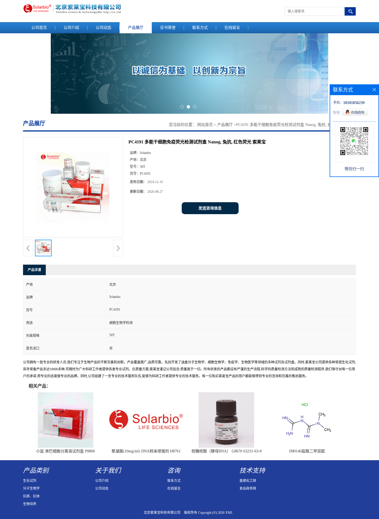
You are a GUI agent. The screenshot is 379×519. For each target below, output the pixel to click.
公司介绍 (71, 28)
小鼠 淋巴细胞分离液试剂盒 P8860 (65, 451)
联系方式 (200, 28)
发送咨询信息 (210, 208)
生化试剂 (29, 481)
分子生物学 (31, 488)
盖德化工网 (247, 481)
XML (229, 513)
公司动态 (103, 28)
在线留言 (232, 28)
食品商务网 (247, 488)
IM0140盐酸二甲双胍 (307, 451)
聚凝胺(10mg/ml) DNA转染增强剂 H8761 (146, 451)
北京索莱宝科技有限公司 (162, 513)
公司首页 (39, 28)
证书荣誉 (168, 28)
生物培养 (29, 504)
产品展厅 (135, 28)
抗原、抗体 (31, 496)
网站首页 (205, 125)
